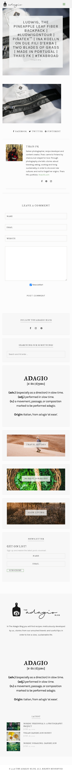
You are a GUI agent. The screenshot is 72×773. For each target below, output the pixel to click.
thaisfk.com (44, 175)
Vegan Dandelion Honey (37, 733)
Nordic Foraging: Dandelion (40, 743)
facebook (21, 131)
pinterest (54, 131)
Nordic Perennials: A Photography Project (43, 725)
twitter (37, 131)
